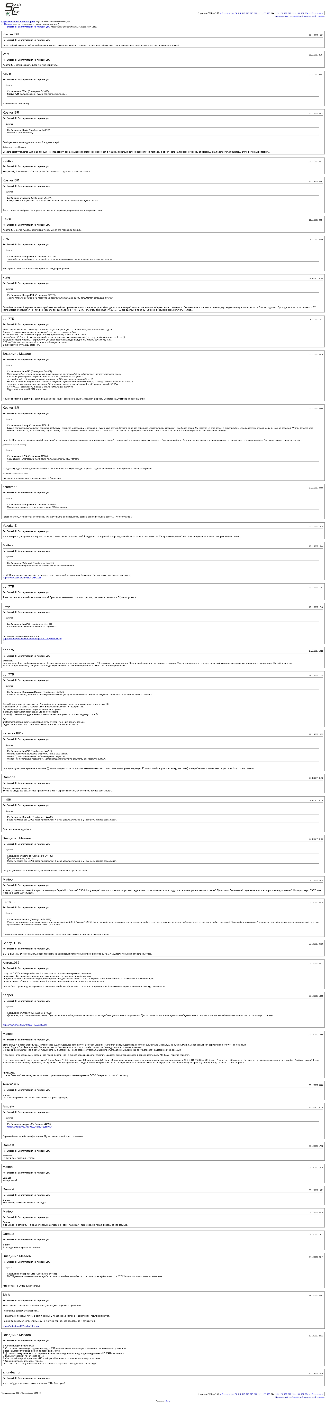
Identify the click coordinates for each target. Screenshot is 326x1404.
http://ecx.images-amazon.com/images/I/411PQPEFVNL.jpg (32, 638)
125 (276, 13)
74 (236, 13)
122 (264, 13)
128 (289, 13)
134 (306, 13)
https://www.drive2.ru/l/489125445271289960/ (25, 1025)
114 (239, 13)
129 (293, 13)
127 (285, 13)
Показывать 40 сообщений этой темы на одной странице (300, 16)
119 (251, 13)
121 (259, 13)
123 (268, 13)
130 (298, 13)
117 (243, 13)
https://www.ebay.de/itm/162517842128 (22, 577)
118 (247, 13)
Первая (224, 13)
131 (302, 13)
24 (232, 13)
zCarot (167, 1401)
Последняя (317, 13)
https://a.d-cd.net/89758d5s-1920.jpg (21, 1326)
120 (255, 13)
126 (281, 13)
